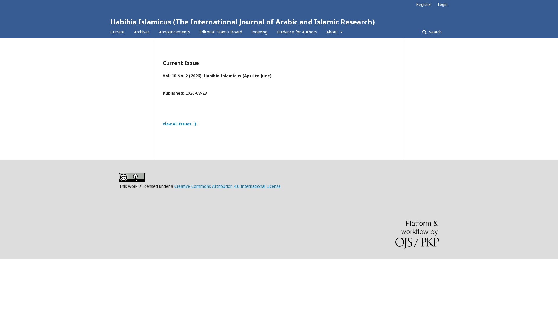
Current (117, 32)
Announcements (174, 32)
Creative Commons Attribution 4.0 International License (227, 186)
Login (443, 4)
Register (423, 4)
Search (435, 32)
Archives (142, 32)
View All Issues (177, 123)
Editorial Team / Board (220, 32)
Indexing (259, 32)
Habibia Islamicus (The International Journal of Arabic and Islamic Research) (242, 21)
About (332, 32)
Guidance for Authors (297, 32)
